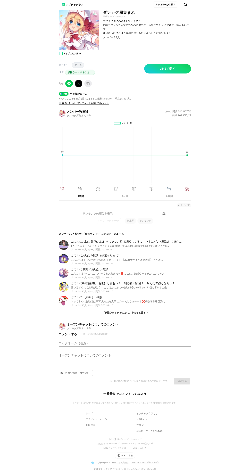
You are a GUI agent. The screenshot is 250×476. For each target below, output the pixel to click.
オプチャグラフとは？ (148, 413)
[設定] (164, 213)
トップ (89, 413)
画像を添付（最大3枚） (78, 373)
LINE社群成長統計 (120, 462)
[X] (78, 83)
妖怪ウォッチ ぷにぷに (80, 72)
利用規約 (157, 403)
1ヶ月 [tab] (125, 196)
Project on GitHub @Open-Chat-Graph (133, 469)
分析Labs (141, 419)
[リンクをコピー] (88, 83)
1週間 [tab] (81, 196)
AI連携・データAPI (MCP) (150, 431)
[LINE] (69, 83)
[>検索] (185, 4)
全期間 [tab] (169, 196)
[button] (184, 205)
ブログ (140, 425)
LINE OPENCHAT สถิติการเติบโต (145, 462)
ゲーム (78, 64)
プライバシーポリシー (140, 403)
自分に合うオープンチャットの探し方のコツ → (84, 103)
